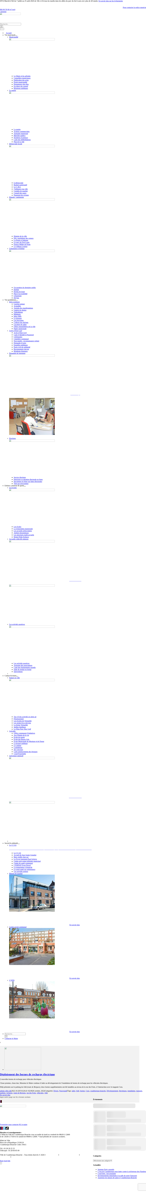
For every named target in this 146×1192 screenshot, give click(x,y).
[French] (4, 5)
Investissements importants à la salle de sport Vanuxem (117, 1176)
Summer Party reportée (106, 1169)
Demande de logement (17, 353)
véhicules (40, 1093)
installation (131, 1091)
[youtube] (2, 1128)
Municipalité (13, 37)
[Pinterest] (0, 1101)
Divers (55, 1091)
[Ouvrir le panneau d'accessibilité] (1, 1163)
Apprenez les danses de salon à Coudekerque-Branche (117, 1178)
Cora (87, 1091)
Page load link (5, 1161)
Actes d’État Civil (15, 331)
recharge (9, 1093)
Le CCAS (12, 845)
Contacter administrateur (20, 1157)
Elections (12, 438)
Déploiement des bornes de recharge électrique (27, 1074)
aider (73, 1091)
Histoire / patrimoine (16, 197)
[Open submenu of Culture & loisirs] (17, 676)
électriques (123, 1091)
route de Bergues (19, 1093)
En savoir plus (5, 1095)
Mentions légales (52, 1155)
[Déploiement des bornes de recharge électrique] (23, 1069)
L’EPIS (11, 980)
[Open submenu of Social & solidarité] (19, 843)
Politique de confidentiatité (69, 1155)
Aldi (77, 1091)
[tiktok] (7, 1128)
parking (2, 1093)
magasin (139, 1091)
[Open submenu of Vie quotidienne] (17, 300)
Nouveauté (63, 1091)
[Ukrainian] (7, 5)
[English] (1, 5)
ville (45, 1093)
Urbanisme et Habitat (16, 249)
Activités (12, 731)
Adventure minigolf (16, 756)
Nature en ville (14, 678)
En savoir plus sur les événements (111, 1)
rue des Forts (31, 1093)
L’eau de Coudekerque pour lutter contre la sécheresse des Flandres (122, 1171)
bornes (82, 1091)
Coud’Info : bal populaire (107, 1174)
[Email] (1, 1101)
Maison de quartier (16, 873)
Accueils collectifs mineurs (18, 539)
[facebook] (0, 1128)
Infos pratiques (14, 302)
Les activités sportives (17, 624)
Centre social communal (17, 927)
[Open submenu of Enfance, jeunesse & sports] (25, 486)
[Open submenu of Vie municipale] (16, 35)
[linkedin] (4, 1128)
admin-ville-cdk (5, 1091)
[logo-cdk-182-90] (10, 14)
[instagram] (1, 1128)
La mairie (12, 90)
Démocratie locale (15, 144)
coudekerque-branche (98, 1091)
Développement (112, 1091)
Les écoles (13, 488)
